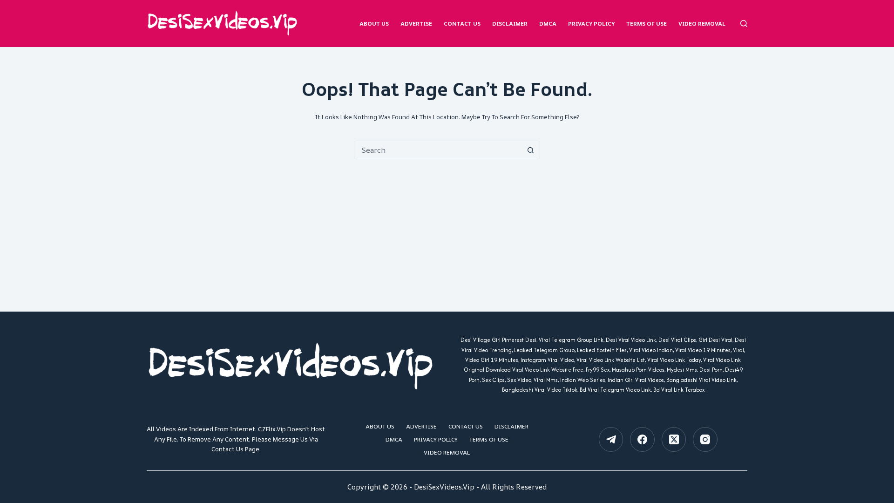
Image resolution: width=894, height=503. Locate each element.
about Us (374, 23)
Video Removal (701, 23)
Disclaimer (510, 23)
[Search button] (530, 150)
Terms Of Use (646, 23)
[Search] (743, 23)
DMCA (547, 23)
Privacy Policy (591, 23)
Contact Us (462, 23)
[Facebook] (642, 439)
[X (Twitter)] (674, 439)
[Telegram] (611, 439)
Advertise (416, 23)
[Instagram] (705, 439)
